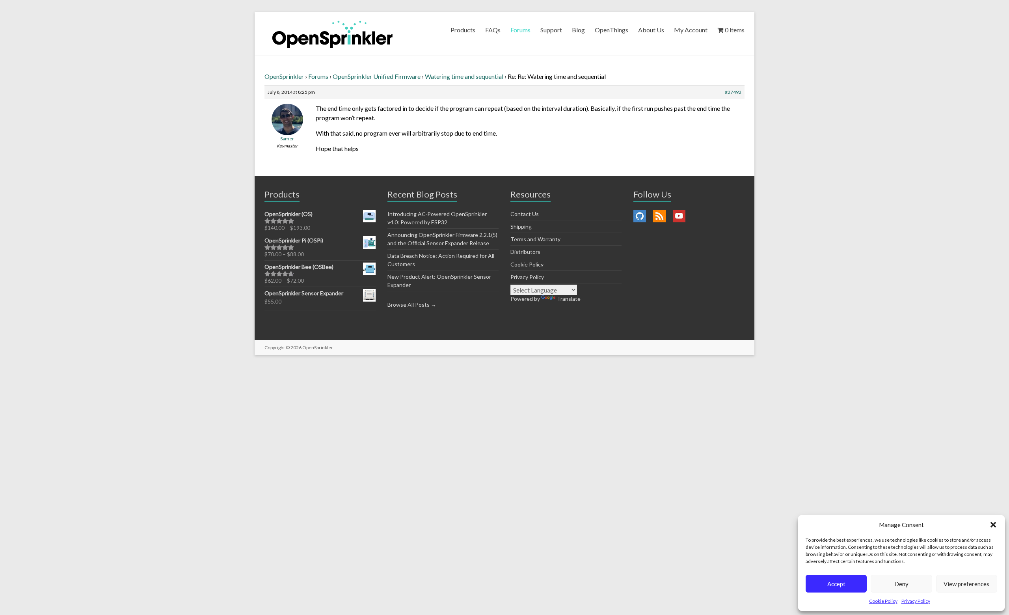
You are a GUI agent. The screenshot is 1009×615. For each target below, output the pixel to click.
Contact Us (524, 214)
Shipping (521, 226)
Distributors (525, 251)
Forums (520, 30)
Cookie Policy (883, 601)
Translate (569, 298)
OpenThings (611, 30)
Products (463, 30)
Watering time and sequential (464, 76)
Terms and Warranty (535, 239)
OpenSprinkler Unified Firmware (377, 76)
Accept (836, 583)
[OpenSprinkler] (332, 33)
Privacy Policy (915, 601)
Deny (901, 583)
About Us (651, 30)
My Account (690, 30)
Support (551, 30)
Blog (578, 30)
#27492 (733, 92)
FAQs (493, 30)
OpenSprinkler (284, 76)
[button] (993, 525)
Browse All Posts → (411, 304)
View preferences (966, 583)
